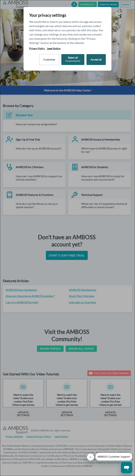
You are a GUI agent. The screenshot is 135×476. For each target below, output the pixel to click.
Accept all (96, 59)
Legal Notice (53, 48)
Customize (49, 59)
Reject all (73, 59)
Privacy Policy (37, 48)
